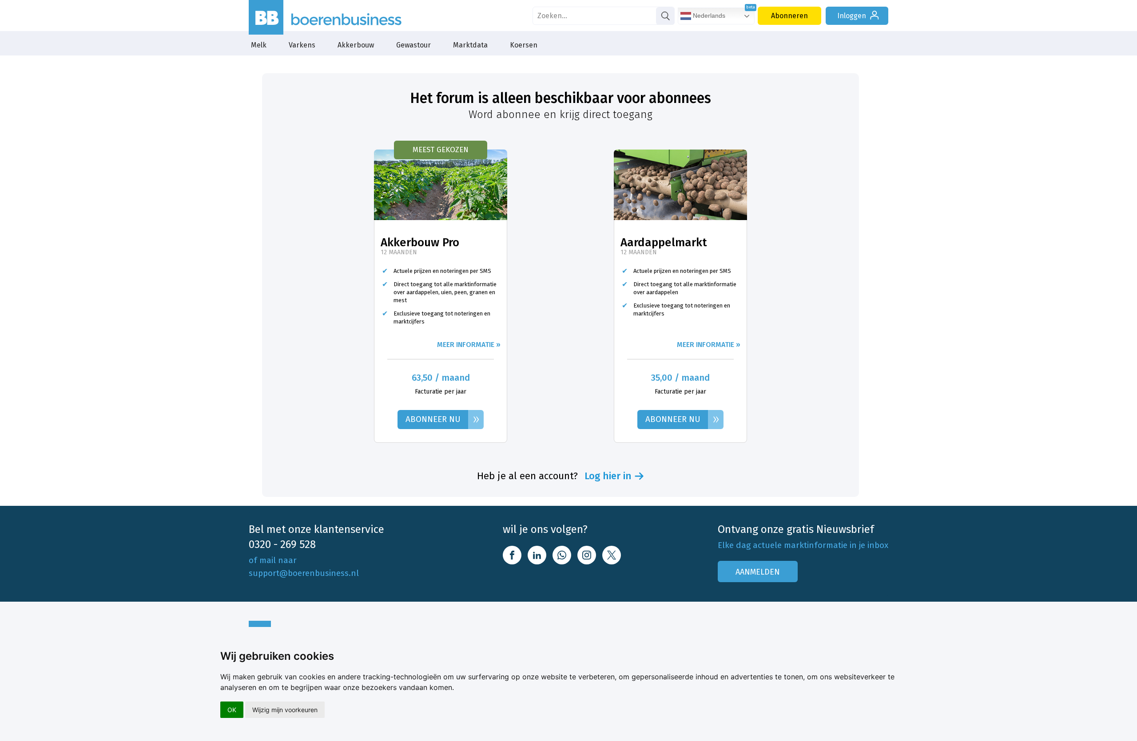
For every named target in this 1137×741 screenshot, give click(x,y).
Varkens (302, 45)
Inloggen (851, 16)
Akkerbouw (356, 45)
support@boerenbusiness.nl (304, 573)
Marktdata (470, 45)
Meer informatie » (469, 344)
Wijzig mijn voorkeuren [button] (285, 709)
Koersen (523, 45)
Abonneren (789, 16)
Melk (258, 45)
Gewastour (413, 45)
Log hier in (608, 476)
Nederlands (708, 15)
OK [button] (231, 709)
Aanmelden (757, 572)
